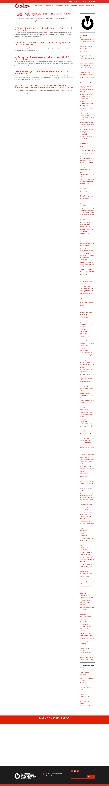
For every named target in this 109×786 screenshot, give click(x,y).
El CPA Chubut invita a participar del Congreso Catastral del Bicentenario (43, 29)
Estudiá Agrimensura (71, 5)
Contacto (81, 5)
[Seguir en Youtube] (78, 771)
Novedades (83, 703)
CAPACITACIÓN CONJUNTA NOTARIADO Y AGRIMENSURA (87, 678)
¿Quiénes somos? (84, 672)
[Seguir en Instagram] (75, 771)
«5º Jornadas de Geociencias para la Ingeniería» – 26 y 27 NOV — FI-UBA (41, 58)
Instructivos (83, 692)
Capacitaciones (59, 5)
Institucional (38, 5)
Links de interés (90, 5)
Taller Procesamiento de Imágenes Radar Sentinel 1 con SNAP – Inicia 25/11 (41, 72)
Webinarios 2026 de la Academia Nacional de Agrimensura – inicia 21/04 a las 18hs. (43, 43)
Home (81, 689)
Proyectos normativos (86, 705)
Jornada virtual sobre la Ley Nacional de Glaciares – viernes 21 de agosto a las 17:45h (42, 15)
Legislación (48, 5)
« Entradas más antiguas (20, 100)
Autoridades (83, 674)
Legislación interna (85, 696)
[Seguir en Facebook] (72, 771)
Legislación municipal (86, 699)
